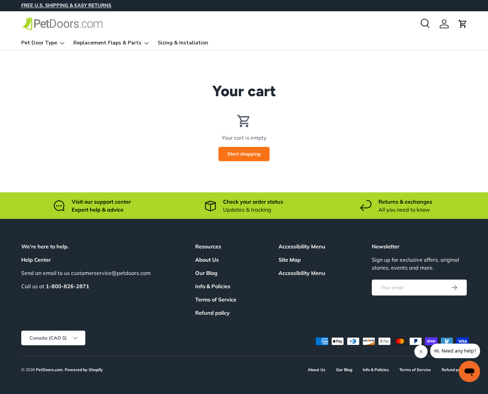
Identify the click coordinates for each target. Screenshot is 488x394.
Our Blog (206, 273)
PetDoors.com (49, 369)
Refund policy (212, 312)
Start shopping (244, 154)
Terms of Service (215, 299)
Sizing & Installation (183, 42)
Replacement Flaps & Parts (107, 42)
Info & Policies (212, 286)
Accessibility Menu (302, 273)
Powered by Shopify (84, 369)
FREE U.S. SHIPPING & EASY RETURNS (66, 5)
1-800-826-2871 (67, 286)
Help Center (36, 259)
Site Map (290, 259)
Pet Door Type (39, 42)
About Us (207, 259)
